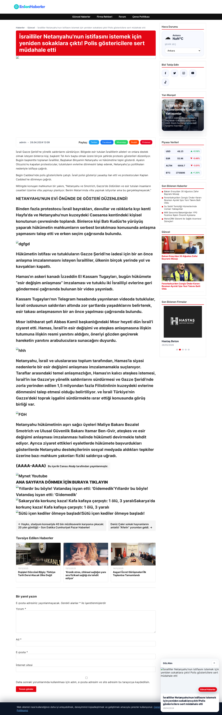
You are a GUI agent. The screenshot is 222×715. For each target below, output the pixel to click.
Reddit (134, 142)
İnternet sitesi (24, 665)
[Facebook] (165, 73)
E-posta (22, 652)
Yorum (21, 608)
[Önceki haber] (192, 104)
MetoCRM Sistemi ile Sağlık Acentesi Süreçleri (182, 220)
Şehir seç (170, 44)
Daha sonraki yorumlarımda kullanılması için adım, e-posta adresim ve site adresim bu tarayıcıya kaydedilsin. (83, 682)
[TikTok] (165, 82)
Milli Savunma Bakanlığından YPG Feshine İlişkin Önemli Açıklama (180, 213)
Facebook (106, 142)
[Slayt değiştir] (177, 349)
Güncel (31, 27)
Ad (18, 639)
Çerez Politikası (141, 16)
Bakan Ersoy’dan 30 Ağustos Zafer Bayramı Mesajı (181, 192)
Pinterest (146, 142)
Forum (122, 16)
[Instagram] (183, 73)
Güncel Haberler (81, 16)
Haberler (20, 27)
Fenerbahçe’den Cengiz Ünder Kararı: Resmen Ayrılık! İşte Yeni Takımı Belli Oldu (183, 200)
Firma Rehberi (104, 16)
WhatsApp (121, 142)
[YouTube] (192, 73)
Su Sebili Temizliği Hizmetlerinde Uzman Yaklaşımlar (180, 207)
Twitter (94, 142)
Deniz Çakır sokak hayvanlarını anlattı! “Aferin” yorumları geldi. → (131, 525)
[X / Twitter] (174, 73)
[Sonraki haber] (198, 104)
